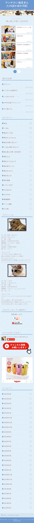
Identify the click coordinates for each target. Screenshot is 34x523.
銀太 (17, 123)
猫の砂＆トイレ (17, 166)
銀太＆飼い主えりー (17, 142)
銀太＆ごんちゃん (17, 137)
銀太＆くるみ (17, 133)
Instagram (17, 190)
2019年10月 (17, 484)
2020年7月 (17, 441)
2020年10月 (17, 427)
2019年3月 (17, 503)
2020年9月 (17, 432)
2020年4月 (17, 456)
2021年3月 (17, 403)
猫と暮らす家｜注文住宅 (17, 152)
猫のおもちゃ (17, 171)
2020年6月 (17, 446)
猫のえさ (17, 156)
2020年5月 (17, 451)
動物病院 (17, 199)
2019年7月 (17, 493)
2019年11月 (17, 479)
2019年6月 (17, 498)
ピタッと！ (7, 84)
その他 (17, 209)
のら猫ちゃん (8, 109)
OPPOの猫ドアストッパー (12, 102)
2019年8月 (17, 489)
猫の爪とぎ (17, 175)
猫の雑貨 (17, 180)
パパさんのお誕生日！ (11, 90)
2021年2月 (17, 408)
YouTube (17, 194)
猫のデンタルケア (17, 161)
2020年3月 (17, 460)
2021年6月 (17, 394)
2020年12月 (17, 418)
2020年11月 (17, 422)
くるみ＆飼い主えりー (17, 147)
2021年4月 (17, 399)
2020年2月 (17, 465)
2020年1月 (17, 470)
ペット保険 (17, 204)
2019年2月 (17, 508)
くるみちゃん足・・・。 (12, 96)
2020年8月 (17, 436)
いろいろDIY (17, 185)
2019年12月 (17, 474)
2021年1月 (17, 413)
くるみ (17, 128)
